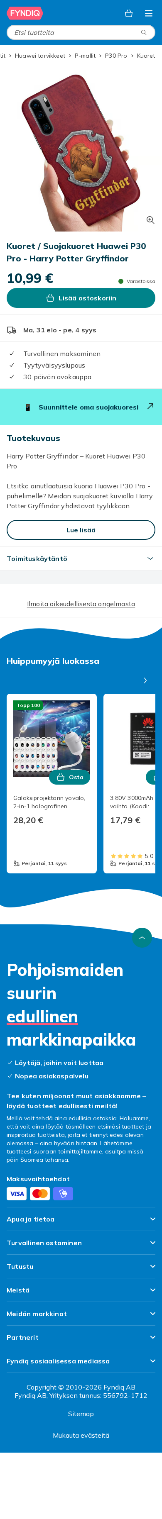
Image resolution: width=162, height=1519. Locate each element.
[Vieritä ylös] (142, 938)
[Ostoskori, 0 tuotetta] (129, 13)
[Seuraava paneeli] (145, 680)
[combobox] (81, 32)
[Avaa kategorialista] (149, 13)
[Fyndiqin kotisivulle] (25, 13)
